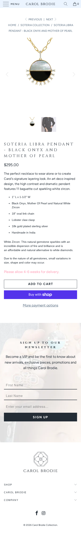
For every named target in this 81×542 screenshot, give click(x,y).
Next (50, 19)
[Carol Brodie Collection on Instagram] (44, 513)
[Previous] (8, 74)
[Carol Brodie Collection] (40, 4)
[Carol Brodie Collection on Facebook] (37, 513)
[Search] (67, 4)
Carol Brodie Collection (44, 525)
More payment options (40, 305)
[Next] (73, 74)
